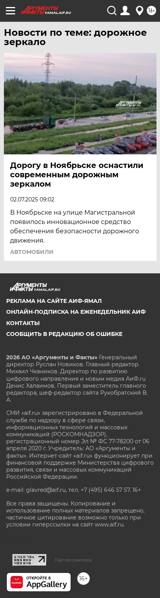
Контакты (23, 323)
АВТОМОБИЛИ (32, 252)
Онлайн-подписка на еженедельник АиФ (76, 311)
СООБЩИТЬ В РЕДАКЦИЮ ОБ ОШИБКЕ (64, 333)
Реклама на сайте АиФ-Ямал (54, 300)
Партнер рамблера (73, 560)
